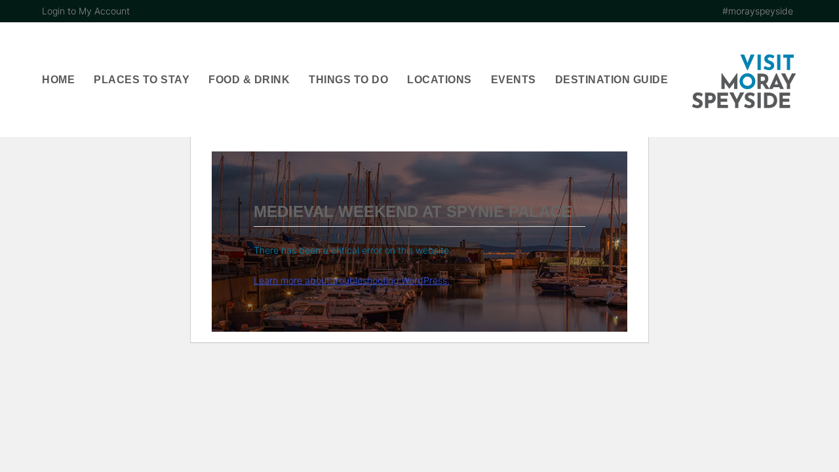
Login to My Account (86, 10)
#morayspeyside (757, 10)
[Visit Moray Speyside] (744, 81)
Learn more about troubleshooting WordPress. (352, 280)
